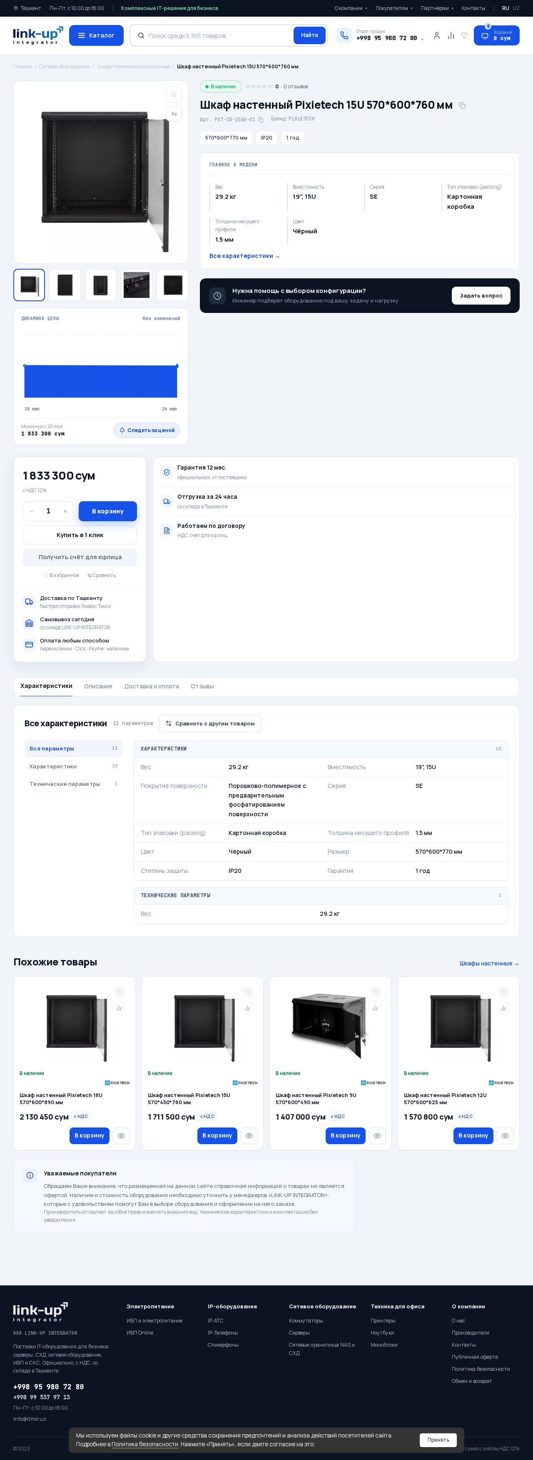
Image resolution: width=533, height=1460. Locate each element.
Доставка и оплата (151, 686)
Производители (470, 1332)
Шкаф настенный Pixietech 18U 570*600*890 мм (61, 1099)
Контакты (473, 8)
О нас (458, 1320)
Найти (309, 35)
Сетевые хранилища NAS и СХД (322, 1349)
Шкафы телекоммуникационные (133, 66)
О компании (351, 8)
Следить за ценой (150, 430)
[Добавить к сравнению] (119, 1008)
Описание (98, 686)
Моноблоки (384, 1344)
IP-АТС (216, 1320)
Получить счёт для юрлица (80, 557)
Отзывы (202, 686)
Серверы (299, 1332)
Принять (438, 1439)
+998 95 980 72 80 (48, 1386)
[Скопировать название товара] (462, 105)
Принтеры (383, 1320)
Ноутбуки (382, 1332)
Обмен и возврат (472, 1381)
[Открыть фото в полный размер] (101, 172)
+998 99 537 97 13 (41, 1397)
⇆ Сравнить (101, 575)
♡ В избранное (61, 575)
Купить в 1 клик (80, 534)
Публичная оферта (475, 1356)
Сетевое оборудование (64, 66)
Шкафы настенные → (490, 963)
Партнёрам (437, 8)
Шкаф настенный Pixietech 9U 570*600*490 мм (316, 1099)
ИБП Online (140, 1332)
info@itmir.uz (29, 1418)
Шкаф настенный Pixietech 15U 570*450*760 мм (189, 1099)
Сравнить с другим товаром (215, 723)
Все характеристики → (244, 256)
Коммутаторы (306, 1320)
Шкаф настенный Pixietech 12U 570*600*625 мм (445, 1099)
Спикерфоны (223, 1344)
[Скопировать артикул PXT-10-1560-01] (260, 119)
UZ (516, 8)
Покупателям (394, 8)
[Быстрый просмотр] (121, 1136)
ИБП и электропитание (154, 1320)
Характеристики (46, 686)
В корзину (108, 511)
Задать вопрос (481, 295)
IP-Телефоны (223, 1332)
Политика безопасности (145, 1444)
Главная (22, 66)
